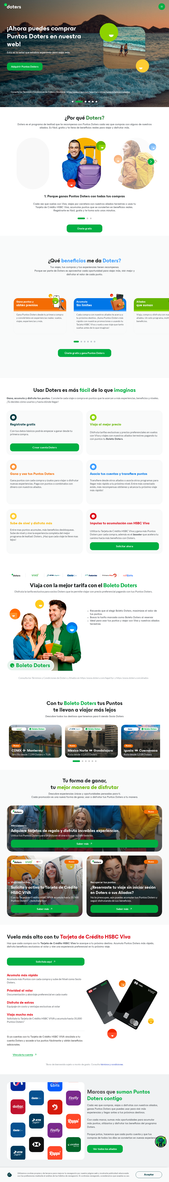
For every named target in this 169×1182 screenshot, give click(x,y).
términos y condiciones (112, 1065)
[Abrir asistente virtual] (161, 1142)
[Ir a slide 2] (76, 101)
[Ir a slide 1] (72, 101)
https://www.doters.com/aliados (115, 92)
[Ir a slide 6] (96, 101)
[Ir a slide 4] (89, 101)
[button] (45, 433)
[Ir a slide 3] (82, 101)
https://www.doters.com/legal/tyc (82, 92)
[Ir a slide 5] (93, 101)
